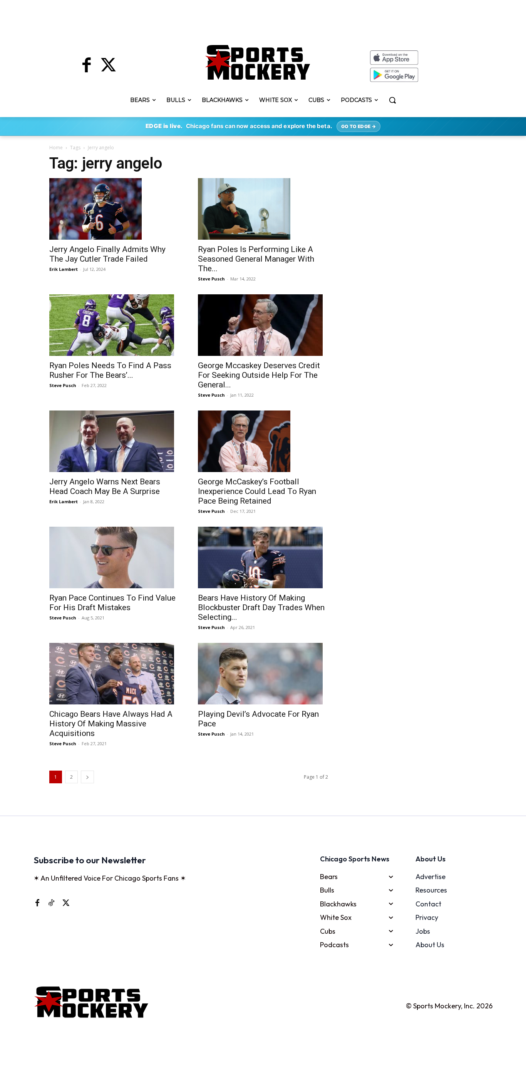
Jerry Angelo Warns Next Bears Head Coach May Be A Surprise (104, 486)
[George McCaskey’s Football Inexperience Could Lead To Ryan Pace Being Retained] (263, 441)
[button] (392, 100)
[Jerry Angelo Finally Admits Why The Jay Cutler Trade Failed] (114, 209)
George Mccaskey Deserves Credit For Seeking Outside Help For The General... (259, 375)
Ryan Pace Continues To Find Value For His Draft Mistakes (112, 602)
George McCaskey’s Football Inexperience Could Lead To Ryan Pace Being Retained (257, 491)
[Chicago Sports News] (258, 62)
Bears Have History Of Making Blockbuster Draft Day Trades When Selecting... (261, 607)
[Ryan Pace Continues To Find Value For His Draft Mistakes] (114, 557)
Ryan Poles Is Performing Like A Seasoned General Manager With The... (256, 259)
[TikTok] (51, 902)
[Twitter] (108, 66)
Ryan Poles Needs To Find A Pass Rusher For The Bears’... (110, 370)
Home (56, 147)
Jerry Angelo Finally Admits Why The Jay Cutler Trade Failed (107, 254)
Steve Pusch (211, 279)
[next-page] (87, 777)
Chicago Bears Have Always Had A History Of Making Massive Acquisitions (111, 723)
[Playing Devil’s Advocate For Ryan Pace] (263, 673)
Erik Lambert (63, 269)
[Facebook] (87, 66)
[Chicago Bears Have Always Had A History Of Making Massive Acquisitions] (114, 673)
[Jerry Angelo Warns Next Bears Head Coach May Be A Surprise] (114, 441)
